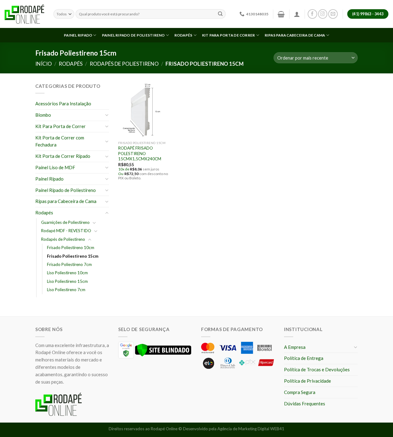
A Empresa (294, 347)
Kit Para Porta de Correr (60, 126)
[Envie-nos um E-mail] (333, 14)
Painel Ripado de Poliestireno (133, 35)
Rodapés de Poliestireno (124, 63)
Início (43, 63)
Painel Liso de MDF (55, 167)
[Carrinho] (281, 14)
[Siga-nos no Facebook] (312, 14)
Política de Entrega (303, 358)
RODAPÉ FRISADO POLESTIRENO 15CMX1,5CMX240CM (139, 153)
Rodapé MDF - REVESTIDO (66, 230)
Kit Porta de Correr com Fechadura (59, 141)
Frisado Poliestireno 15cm (72, 256)
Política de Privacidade (307, 381)
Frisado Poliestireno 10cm (70, 247)
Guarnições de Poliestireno (65, 222)
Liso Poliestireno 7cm (66, 289)
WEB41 (277, 428)
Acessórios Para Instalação (63, 103)
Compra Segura (299, 392)
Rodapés (183, 35)
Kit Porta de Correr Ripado (62, 156)
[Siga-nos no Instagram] (323, 14)
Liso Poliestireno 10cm (67, 272)
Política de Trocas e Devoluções (317, 369)
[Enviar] (220, 14)
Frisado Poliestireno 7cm (69, 264)
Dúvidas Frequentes (304, 403)
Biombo (43, 115)
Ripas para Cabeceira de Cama (295, 35)
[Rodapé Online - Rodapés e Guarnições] (24, 14)
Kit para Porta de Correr (228, 35)
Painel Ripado (78, 35)
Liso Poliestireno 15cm (67, 281)
